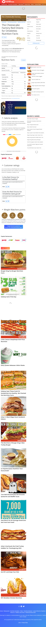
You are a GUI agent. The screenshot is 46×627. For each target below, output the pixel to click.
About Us (12, 612)
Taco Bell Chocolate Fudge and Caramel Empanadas (35, 145)
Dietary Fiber (5, 88)
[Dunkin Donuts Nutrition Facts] (17, 240)
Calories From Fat (5, 70)
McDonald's (38, 28)
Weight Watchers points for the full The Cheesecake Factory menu (13, 226)
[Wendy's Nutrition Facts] (4, 158)
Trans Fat (4, 79)
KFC (28, 28)
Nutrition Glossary (28, 611)
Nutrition (4, 20)
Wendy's (28, 40)
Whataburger (38, 40)
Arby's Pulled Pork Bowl (31, 127)
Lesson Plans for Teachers (39, 611)
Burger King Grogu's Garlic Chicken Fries (35, 135)
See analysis (22, 68)
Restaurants (4, 4)
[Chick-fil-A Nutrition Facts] (11, 158)
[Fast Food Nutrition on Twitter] (23, 606)
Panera (37, 31)
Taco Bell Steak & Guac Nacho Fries (34, 147)
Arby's (28, 19)
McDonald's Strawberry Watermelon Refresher (34, 121)
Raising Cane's (39, 33)
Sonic (28, 35)
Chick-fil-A (29, 21)
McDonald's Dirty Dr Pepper (32, 118)
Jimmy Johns (38, 26)
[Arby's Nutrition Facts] (24, 158)
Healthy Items (17, 20)
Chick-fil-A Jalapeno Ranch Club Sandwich (35, 142)
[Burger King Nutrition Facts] (17, 158)
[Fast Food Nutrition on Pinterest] (21, 606)
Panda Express (30, 31)
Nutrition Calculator (12, 4)
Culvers (28, 24)
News (32, 4)
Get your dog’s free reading (21, 107)
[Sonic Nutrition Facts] (24, 240)
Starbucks (38, 35)
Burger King (38, 19)
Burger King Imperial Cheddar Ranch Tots (35, 137)
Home (1, 611)
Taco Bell (38, 38)
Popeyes (28, 33)
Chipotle (37, 21)
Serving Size (4, 66)
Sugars (3, 90)
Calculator (10, 20)
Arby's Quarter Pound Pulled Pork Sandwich (35, 132)
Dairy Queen (38, 24)
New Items (21, 4)
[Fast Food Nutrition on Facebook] (19, 606)
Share (4, 37)
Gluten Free (27, 4)
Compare (23, 60)
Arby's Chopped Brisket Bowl (32, 124)
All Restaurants (36, 43)
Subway (28, 38)
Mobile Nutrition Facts (31, 612)
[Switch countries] (43, 4)
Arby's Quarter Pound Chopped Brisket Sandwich (34, 130)
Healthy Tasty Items (20, 612)
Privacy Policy (25, 622)
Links (19, 622)
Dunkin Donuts (30, 26)
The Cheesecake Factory (16, 98)
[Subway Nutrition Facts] (11, 240)
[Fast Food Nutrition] (8, 1)
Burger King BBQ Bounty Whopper (34, 139)
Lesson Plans (38, 4)
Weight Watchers (25, 20)
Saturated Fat (5, 77)
